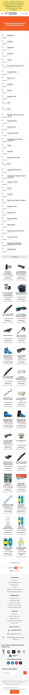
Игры (8, 102)
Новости (14, 580)
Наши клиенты (14, 585)
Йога (8, 108)
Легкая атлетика (12, 121)
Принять (14, 691)
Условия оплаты (14, 598)
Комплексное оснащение (14, 620)
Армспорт (10, 41)
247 (13, 568)
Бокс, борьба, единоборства (15, 66)
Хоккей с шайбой (12, 218)
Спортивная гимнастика (14, 169)
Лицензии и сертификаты (14, 589)
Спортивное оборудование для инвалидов (16, 176)
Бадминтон (10, 47)
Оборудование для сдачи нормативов (14, 140)
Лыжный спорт (11, 127)
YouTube (16, 663)
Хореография (11, 224)
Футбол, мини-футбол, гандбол (16, 200)
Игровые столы (11, 96)
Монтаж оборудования (14, 607)
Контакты (14, 614)
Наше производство (14, 582)
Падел (9, 145)
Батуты (9, 59)
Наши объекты (14, 618)
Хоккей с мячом (11, 212)
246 (10, 568)
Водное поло (11, 78)
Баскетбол (10, 53)
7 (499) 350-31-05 (15, 630)
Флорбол (10, 194)
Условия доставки (14, 600)
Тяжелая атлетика (12, 182)
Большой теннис (12, 72)
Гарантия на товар (14, 602)
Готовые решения (12, 237)
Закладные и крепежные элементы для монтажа (14, 243)
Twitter (20, 663)
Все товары (16, 570)
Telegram (12, 663)
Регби (9, 163)
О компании (14, 577)
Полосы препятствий (13, 157)
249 (19, 568)
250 (22, 568)
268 (11, 570)
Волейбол (10, 84)
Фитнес (9, 188)
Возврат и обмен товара (14, 605)
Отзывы (14, 587)
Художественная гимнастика (15, 231)
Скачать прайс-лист (14, 616)
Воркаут (9, 90)
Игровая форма (11, 249)
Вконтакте (8, 663)
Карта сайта (14, 623)
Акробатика (10, 35)
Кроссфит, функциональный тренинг (15, 115)
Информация (14, 595)
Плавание (10, 151)
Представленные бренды (14, 591)
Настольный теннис (13, 133)
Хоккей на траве (12, 206)
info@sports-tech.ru (16, 634)
